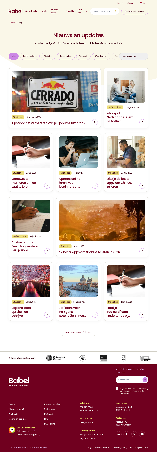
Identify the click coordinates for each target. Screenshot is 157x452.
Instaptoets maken (134, 11)
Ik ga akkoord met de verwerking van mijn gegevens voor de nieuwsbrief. (134, 391)
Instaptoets (49, 409)
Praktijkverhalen (30, 56)
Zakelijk (70, 11)
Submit (145, 379)
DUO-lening (49, 423)
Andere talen (54, 11)
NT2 (46, 419)
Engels (44, 11)
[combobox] (104, 11)
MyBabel (48, 414)
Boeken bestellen (52, 404)
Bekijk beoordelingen (27, 434)
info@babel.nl (86, 422)
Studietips (48, 56)
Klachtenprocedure (139, 447)
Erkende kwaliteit (17, 409)
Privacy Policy (120, 447)
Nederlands (31, 11)
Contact (120, 3)
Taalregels (83, 56)
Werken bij (13, 414)
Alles (14, 56)
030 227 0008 (86, 407)
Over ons (80, 11)
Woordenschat (101, 56)
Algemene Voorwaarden (99, 447)
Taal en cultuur (66, 56)
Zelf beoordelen (24, 431)
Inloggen (130, 3)
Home (12, 22)
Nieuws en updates (17, 419)
